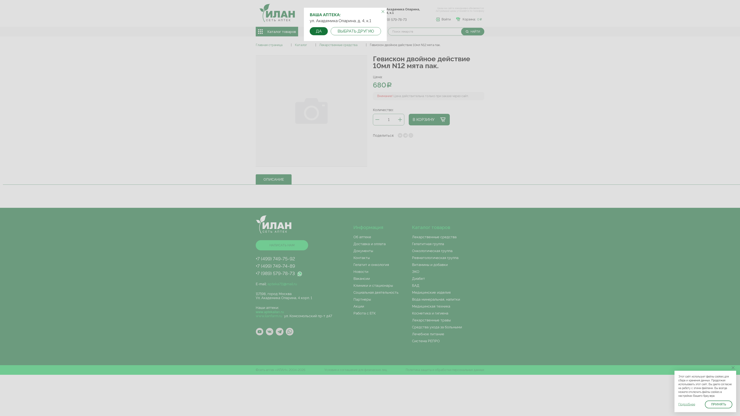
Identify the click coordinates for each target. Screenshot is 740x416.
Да (319, 31)
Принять (718, 404)
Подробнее (686, 404)
